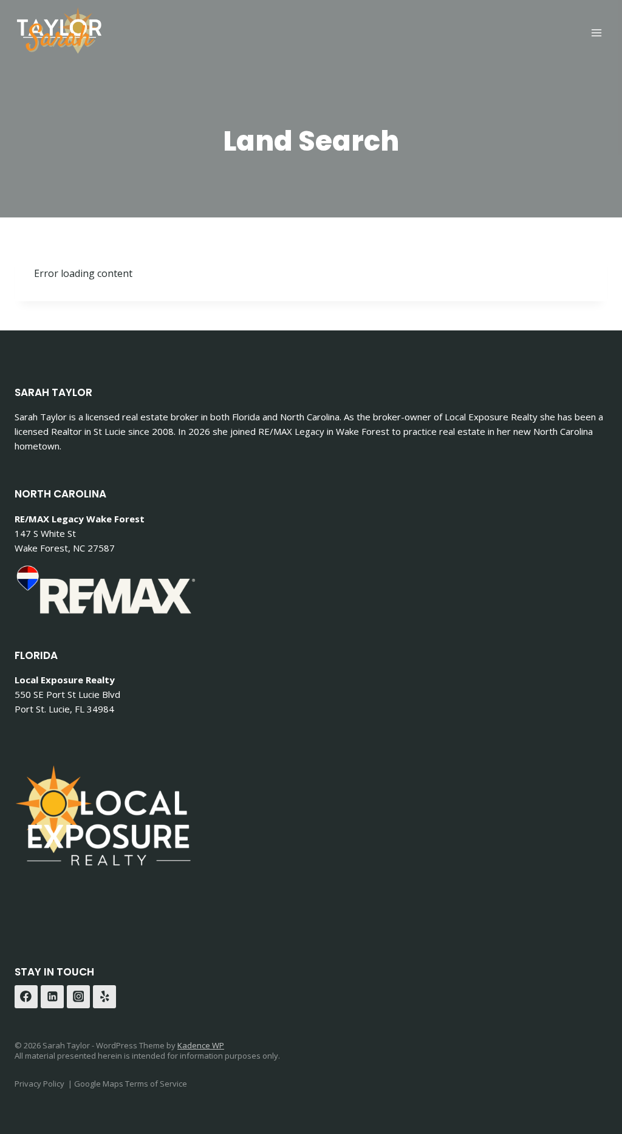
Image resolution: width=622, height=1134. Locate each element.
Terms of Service (156, 1083)
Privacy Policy (39, 1083)
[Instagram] (78, 996)
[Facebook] (26, 996)
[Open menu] (596, 32)
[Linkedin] (52, 996)
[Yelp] (104, 996)
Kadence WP (200, 1045)
